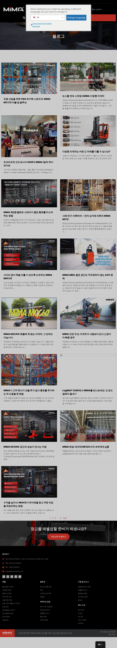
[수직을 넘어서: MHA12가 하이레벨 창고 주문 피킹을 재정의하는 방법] (29, 481)
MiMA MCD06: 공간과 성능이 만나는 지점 (25, 446)
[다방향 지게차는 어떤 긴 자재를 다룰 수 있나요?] (88, 130)
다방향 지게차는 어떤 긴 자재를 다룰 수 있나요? (86, 151)
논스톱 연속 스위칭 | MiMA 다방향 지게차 (83, 96)
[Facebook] (3, 576)
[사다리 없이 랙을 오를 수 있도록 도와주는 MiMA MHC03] (29, 254)
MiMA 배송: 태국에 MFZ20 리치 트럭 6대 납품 (85, 446)
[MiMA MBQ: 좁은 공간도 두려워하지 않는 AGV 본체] (88, 254)
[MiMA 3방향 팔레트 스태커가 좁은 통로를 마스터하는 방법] (29, 193)
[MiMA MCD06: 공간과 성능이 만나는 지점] (29, 426)
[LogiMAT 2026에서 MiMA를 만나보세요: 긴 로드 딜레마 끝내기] (88, 369)
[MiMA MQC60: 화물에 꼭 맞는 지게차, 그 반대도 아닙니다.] (29, 313)
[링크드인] (7, 576)
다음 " (65, 518)
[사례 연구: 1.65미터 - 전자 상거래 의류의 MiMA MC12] (88, 195)
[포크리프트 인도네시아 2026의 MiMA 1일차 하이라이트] (29, 136)
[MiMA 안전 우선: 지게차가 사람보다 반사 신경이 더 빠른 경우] (88, 313)
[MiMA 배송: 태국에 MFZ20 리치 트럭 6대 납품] (88, 426)
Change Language (76, 17)
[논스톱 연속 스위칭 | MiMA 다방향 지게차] (88, 76)
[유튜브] (19, 576)
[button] (24, 17)
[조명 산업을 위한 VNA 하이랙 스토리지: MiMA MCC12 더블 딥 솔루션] (29, 78)
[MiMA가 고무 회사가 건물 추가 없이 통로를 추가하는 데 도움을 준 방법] (29, 369)
